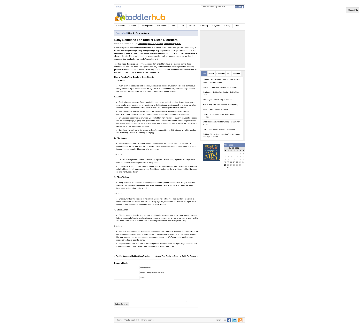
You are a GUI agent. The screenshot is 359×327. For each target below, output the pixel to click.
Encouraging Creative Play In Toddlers (217, 100)
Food (173, 25)
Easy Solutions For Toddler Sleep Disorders (146, 40)
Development (147, 25)
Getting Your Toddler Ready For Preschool (219, 129)
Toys (237, 25)
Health (192, 25)
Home (118, 7)
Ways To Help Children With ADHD (216, 109)
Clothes (132, 25)
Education (161, 25)
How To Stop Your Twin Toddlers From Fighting (220, 105)
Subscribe (236, 73)
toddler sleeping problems (172, 44)
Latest (204, 73)
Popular (211, 73)
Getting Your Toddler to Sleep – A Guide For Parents (175, 256)
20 (231, 162)
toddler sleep (142, 44)
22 (237, 162)
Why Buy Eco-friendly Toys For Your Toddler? (220, 87)
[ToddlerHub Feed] (239, 320)
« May (228, 168)
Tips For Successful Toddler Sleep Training (132, 256)
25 (225, 165)
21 (234, 162)
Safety (227, 25)
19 (228, 162)
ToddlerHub (134, 320)
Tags (228, 73)
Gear (182, 25)
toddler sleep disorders (155, 44)
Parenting (203, 25)
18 (225, 162)
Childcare (120, 25)
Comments (221, 73)
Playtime (216, 25)
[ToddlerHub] (141, 15)
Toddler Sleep (142, 33)
